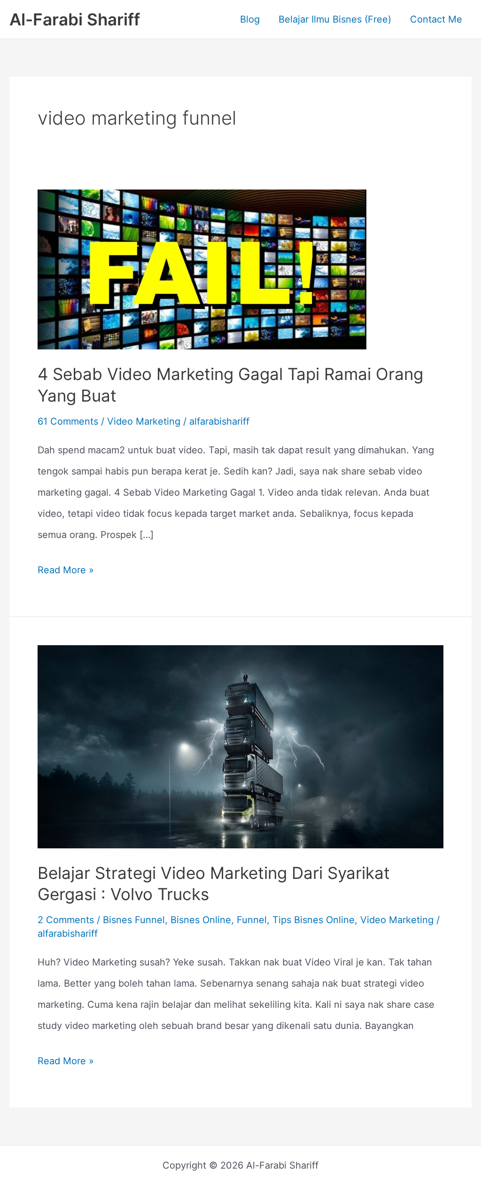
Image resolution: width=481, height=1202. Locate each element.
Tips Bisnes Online (313, 919)
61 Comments (68, 421)
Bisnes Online (201, 919)
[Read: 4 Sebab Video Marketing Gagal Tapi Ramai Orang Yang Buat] (202, 268)
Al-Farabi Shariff (74, 19)
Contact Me (436, 19)
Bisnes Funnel (134, 919)
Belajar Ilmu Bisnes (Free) (335, 19)
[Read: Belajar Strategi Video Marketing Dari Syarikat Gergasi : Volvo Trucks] (240, 745)
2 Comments (66, 919)
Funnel (252, 919)
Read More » (66, 568)
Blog (250, 19)
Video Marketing (143, 421)
